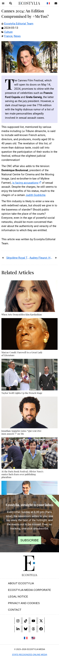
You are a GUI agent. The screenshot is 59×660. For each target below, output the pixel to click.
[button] (3, 3)
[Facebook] (41, 628)
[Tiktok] (25, 620)
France (8, 36)
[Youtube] (33, 620)
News (17, 36)
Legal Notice (18, 596)
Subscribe (29, 540)
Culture (8, 32)
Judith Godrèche (35, 195)
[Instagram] (17, 620)
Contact (14, 609)
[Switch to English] (33, 638)
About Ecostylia (21, 583)
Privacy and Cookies (24, 603)
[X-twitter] (41, 620)
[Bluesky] (25, 628)
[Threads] (33, 628)
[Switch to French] (48, 3)
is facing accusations (25, 182)
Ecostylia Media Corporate (29, 589)
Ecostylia (29, 575)
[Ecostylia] (29, 563)
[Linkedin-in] (17, 628)
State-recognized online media (29, 654)
